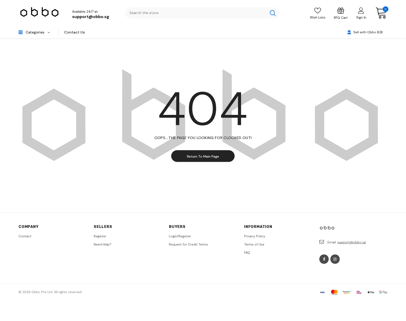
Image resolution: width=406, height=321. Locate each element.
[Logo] (40, 13)
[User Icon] (361, 10)
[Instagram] (335, 259)
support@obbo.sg (90, 16)
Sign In (361, 17)
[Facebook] (324, 259)
